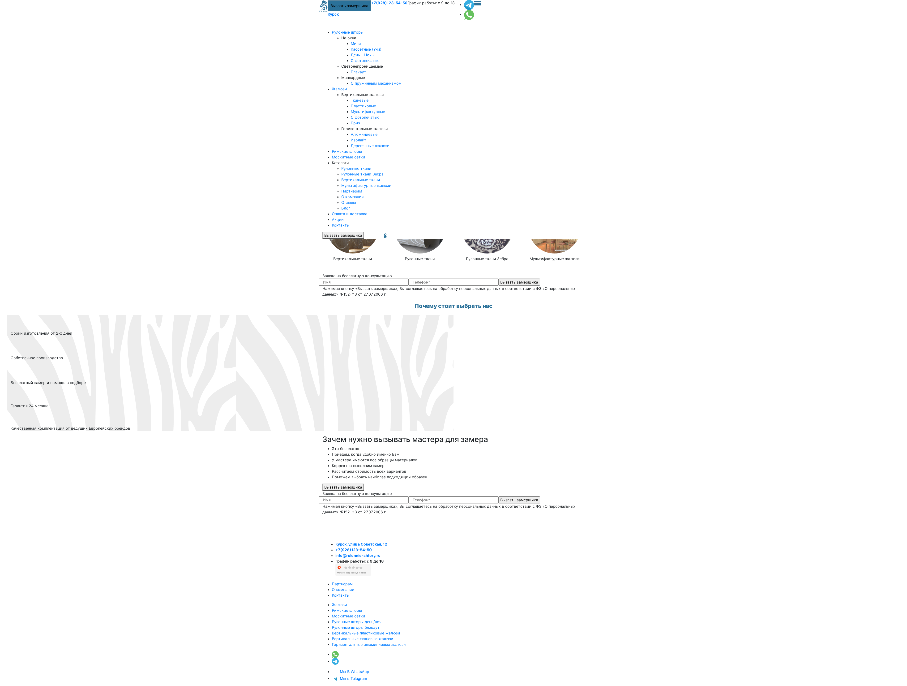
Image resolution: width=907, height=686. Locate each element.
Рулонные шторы (348, 32)
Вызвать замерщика (349, 5)
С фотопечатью (365, 60)
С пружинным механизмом (376, 83)
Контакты (341, 225)
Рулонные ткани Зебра (362, 174)
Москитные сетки (348, 157)
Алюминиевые (364, 134)
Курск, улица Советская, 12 (361, 544)
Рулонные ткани (356, 168)
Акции (338, 219)
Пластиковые (363, 106)
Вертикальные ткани (360, 179)
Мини (356, 43)
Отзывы (348, 202)
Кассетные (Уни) (366, 49)
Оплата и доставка (349, 213)
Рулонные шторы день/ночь (358, 621)
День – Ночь (362, 54)
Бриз (355, 123)
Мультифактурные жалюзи (366, 185)
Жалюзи (339, 89)
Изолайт (358, 140)
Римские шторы (347, 151)
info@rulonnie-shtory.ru (358, 555)
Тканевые (359, 100)
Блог (345, 208)
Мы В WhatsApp (354, 671)
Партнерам (351, 191)
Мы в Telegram (353, 678)
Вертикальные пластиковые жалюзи (366, 633)
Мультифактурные (368, 111)
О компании (352, 196)
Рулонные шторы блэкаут (356, 627)
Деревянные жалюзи (370, 145)
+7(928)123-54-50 (389, 2)
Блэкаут (358, 72)
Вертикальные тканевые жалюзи (362, 638)
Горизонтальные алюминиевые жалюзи (369, 644)
